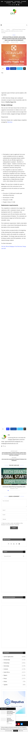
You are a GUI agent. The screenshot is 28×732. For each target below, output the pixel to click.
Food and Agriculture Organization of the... (10, 720)
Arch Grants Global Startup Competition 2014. (14, 486)
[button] (2, 479)
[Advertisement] (14, 18)
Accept (15, 730)
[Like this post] (8, 68)
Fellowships (23, 1)
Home (2, 1)
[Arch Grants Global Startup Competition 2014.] (14, 476)
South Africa (14, 672)
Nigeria (14, 675)
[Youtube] (16, 4)
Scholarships (17, 1)
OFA (8, 41)
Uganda (14, 684)
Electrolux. (10, 122)
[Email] (18, 4)
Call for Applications (8, 1)
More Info (21, 730)
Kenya (14, 678)
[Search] (26, 25)
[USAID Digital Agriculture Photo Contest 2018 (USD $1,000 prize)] (3, 712)
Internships (8, 2)
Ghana (14, 681)
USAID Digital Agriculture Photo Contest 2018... (11, 712)
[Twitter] (10, 4)
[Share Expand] (24, 68)
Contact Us (19, 2)
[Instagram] (14, 4)
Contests (14, 2)
